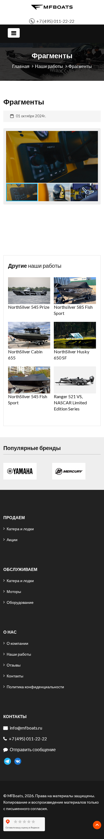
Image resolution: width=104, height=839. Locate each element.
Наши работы (49, 66)
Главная (20, 66)
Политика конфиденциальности (35, 686)
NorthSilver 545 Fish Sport (27, 399)
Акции (12, 539)
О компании (17, 643)
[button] (92, 156)
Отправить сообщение (33, 749)
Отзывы (14, 665)
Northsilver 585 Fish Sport (73, 310)
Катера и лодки (20, 528)
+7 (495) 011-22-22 (55, 21)
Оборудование (20, 602)
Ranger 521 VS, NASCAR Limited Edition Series (70, 402)
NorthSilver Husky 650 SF (71, 354)
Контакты (15, 675)
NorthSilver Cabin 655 (25, 354)
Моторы (14, 591)
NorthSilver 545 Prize (28, 307)
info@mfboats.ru (26, 727)
